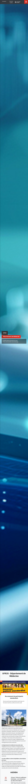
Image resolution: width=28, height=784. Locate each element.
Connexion (4, 1)
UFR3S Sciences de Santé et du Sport (11, 340)
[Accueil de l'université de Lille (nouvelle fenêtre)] (17, 2)
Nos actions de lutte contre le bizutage (11, 341)
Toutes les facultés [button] (11, 2)
